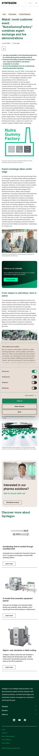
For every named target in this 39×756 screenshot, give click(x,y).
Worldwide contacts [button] (12, 502)
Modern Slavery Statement (8, 736)
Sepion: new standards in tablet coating (19, 650)
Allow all (19, 401)
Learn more (9, 564)
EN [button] (30, 3)
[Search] (25, 3)
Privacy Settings (6, 743)
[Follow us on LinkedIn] (14, 720)
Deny (19, 412)
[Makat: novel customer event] (4, 49)
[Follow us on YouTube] (19, 720)
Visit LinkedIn (10, 279)
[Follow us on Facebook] (25, 720)
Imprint (3, 729)
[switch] (34, 376)
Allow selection (19, 406)
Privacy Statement (6, 739)
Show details (29, 395)
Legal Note (4, 733)
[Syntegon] (9, 3)
